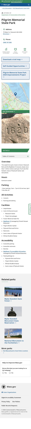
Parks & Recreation (7, 8)
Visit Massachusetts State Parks (21, 8)
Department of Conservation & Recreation (13, 15)
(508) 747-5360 (7, 42)
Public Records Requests (9, 406)
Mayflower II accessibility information (14, 251)
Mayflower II (7, 221)
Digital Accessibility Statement (11, 397)
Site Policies (16, 401)
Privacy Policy (6, 401)
